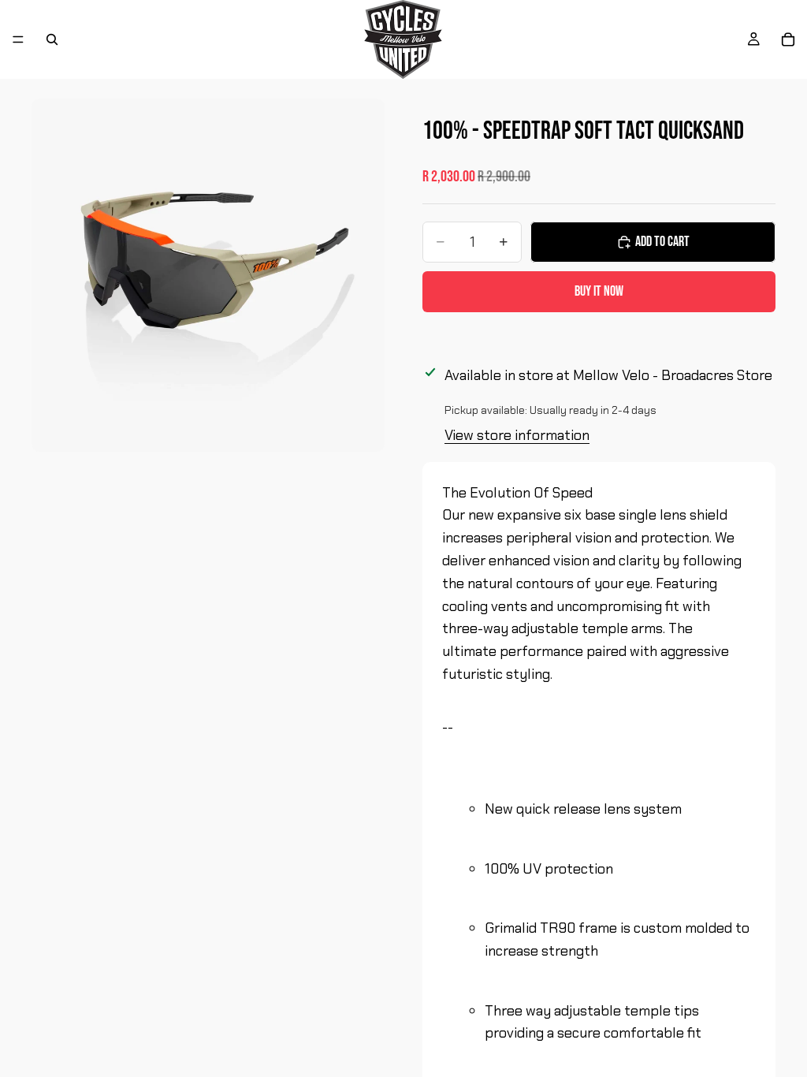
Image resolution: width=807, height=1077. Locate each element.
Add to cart (662, 241)
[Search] (52, 39)
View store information (516, 435)
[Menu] (18, 39)
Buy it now (599, 291)
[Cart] (788, 39)
